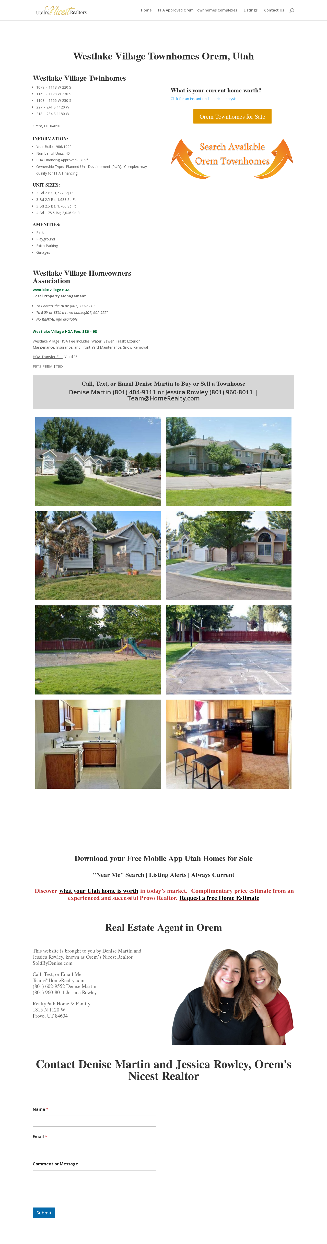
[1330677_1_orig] (229, 788)
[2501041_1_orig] (229, 694)
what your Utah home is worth (98, 890)
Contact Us (274, 10)
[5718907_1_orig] (98, 788)
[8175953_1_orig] (229, 506)
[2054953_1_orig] (98, 600)
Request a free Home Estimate (219, 897)
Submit (44, 1213)
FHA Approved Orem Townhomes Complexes (197, 10)
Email (40, 1136)
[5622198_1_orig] (98, 506)
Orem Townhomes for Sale (232, 116)
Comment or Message (55, 1164)
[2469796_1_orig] (98, 694)
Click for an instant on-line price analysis (204, 98)
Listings (251, 10)
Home (146, 10)
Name (41, 1109)
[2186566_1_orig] (229, 600)
